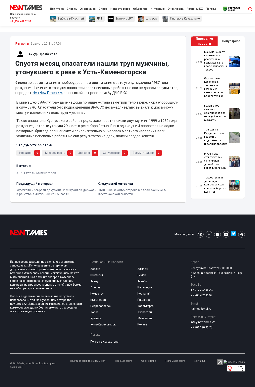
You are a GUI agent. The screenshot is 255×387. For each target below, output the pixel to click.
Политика (57, 8)
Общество (140, 8)
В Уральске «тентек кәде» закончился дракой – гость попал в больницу (215, 160)
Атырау (95, 287)
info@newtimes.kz (203, 322)
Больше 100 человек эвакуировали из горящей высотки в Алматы (215, 112)
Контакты (199, 361)
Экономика (88, 8)
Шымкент (96, 275)
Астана (95, 268)
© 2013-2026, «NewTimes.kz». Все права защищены (33, 365)
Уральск (95, 318)
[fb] (209, 234)
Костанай (143, 293)
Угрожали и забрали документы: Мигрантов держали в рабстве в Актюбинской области (56, 192)
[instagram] (217, 234)
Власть (72, 8)
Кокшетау (97, 293)
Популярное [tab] (231, 41)
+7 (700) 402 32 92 (20, 21)
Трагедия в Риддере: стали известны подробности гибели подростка (215, 136)
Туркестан (144, 312)
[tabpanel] (218, 122)
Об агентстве (148, 361)
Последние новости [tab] (204, 41)
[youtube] (226, 234)
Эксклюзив (175, 8)
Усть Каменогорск (42, 173)
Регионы (22, 43)
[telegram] (241, 234)
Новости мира (120, 8)
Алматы (142, 268)
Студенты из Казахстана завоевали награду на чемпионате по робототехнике (214, 87)
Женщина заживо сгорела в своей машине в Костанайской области (132, 192)
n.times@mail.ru (201, 308)
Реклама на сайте (175, 361)
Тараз (94, 312)
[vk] (200, 234)
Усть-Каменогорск (103, 324)
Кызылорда (98, 299)
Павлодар (144, 299)
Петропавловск (100, 306)
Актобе (142, 281)
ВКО (22, 173)
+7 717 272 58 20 (201, 289)
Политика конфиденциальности (88, 361)
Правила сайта (123, 361)
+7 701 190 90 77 (201, 327)
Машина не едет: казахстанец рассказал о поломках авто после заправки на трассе (216, 60)
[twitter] (233, 234)
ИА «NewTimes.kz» (47, 93)
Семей (141, 275)
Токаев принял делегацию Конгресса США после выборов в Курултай (215, 184)
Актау (94, 281)
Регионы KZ (194, 8)
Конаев (142, 324)
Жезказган (144, 318)
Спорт (103, 8)
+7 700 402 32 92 (201, 295)
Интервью (158, 8)
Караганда (144, 287)
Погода (211, 8)
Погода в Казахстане (104, 341)
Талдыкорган (146, 306)
